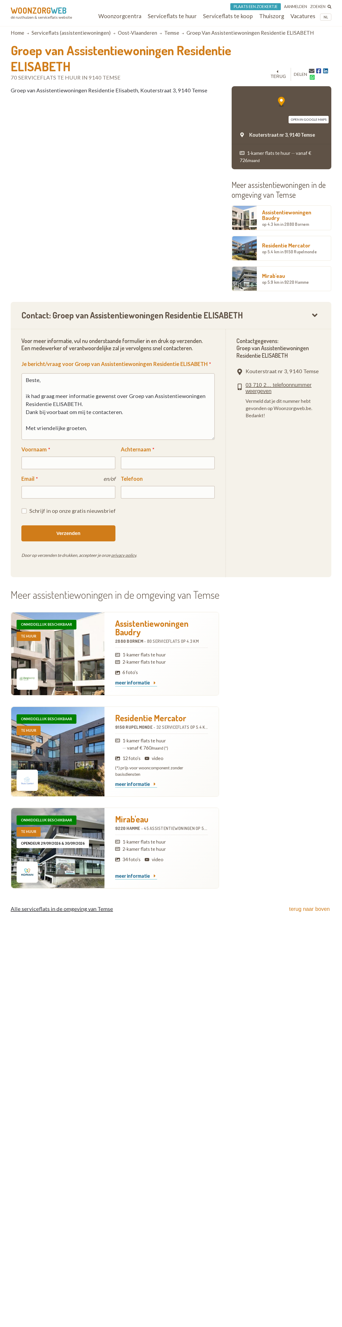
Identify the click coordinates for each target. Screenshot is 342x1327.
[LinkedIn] (325, 71)
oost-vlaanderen (137, 33)
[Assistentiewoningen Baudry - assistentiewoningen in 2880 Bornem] (57, 653)
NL (326, 17)
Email (27, 478)
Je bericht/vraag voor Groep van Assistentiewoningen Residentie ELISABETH (114, 364)
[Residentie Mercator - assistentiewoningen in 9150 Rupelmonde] (57, 751)
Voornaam (34, 449)
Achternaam (136, 449)
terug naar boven (309, 909)
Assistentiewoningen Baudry (286, 217)
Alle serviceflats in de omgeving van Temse (62, 908)
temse (171, 33)
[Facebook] (318, 71)
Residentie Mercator (289, 248)
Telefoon (132, 478)
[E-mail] (311, 71)
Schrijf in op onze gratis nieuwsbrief (72, 510)
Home (17, 33)
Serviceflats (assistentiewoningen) (71, 33)
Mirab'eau (285, 278)
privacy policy (123, 555)
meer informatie (133, 683)
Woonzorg (39, 10)
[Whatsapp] (312, 77)
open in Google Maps (309, 119)
